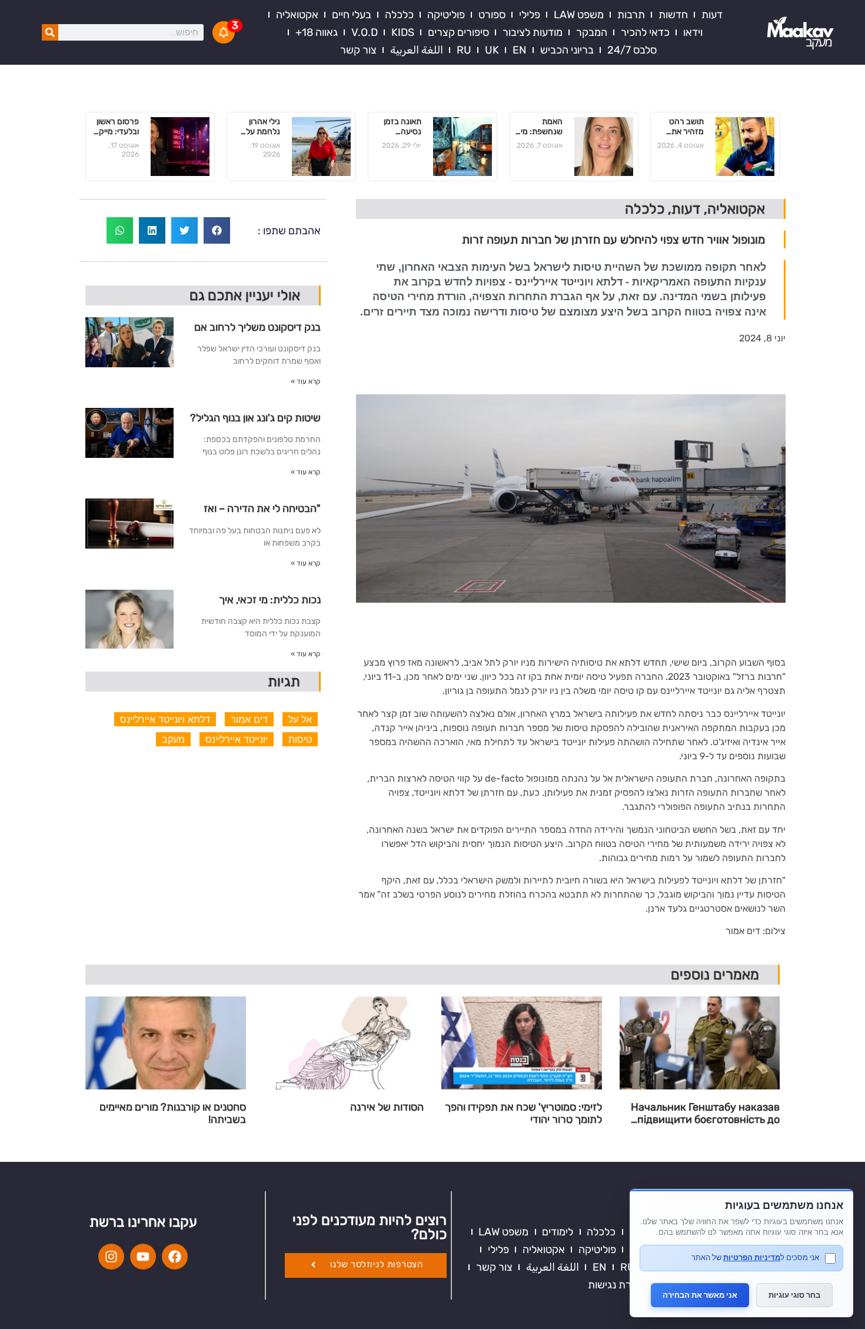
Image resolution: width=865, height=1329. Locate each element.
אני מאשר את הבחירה (700, 1295)
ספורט (491, 14)
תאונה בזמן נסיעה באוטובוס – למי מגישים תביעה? (402, 127)
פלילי (529, 14)
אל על (300, 719)
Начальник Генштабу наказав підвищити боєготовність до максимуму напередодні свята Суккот (702, 1114)
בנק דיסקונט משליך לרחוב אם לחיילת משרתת (257, 332)
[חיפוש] (50, 32)
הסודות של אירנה (387, 1107)
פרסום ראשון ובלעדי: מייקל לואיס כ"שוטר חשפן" (116, 127)
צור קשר (358, 50)
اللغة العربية (416, 50)
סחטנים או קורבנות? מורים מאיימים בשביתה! (172, 1114)
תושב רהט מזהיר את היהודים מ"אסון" (686, 127)
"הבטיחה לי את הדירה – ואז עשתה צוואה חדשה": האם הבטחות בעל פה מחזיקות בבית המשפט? (256, 513)
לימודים (557, 1231)
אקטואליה (297, 14)
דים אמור (249, 719)
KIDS (402, 32)
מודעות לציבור (533, 32)
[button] (217, 230)
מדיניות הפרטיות (751, 1257)
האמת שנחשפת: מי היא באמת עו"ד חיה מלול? (542, 127)
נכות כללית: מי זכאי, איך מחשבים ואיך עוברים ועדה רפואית (266, 604)
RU (464, 50)
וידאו (693, 32)
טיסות (300, 739)
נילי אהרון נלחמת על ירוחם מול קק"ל (263, 127)
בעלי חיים (351, 14)
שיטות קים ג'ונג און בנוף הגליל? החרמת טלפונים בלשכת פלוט (255, 422)
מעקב (173, 739)
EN (520, 50)
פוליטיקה (446, 14)
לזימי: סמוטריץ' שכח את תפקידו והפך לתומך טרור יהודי (523, 1114)
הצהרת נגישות (619, 1284)
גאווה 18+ (316, 32)
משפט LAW (579, 14)
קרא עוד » (306, 381)
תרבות (631, 14)
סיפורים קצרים (458, 32)
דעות (712, 14)
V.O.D (364, 32)
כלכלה (399, 14)
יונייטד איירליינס (236, 739)
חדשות (673, 14)
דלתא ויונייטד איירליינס (165, 719)
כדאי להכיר (645, 32)
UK (492, 50)
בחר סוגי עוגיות (794, 1295)
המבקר (591, 32)
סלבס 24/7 (632, 50)
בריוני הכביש (567, 50)
